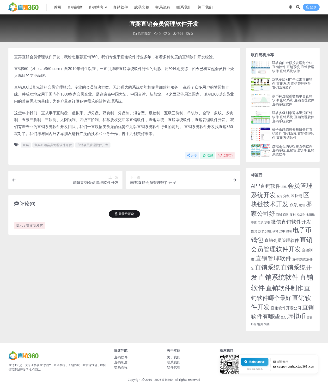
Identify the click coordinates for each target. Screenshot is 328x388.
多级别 (301, 214)
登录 (313, 7)
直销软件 (120, 7)
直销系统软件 (278, 277)
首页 (57, 7)
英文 (283, 317)
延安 (267, 222)
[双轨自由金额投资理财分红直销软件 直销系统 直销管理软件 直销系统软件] (260, 67)
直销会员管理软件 (281, 240)
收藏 (210, 155)
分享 (194, 155)
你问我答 (144, 33)
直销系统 (267, 267)
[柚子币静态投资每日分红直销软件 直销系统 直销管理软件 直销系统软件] (260, 134)
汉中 (282, 231)
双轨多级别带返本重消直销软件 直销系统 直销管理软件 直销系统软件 (293, 116)
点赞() (227, 155)
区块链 (296, 195)
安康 (254, 222)
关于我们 (205, 7)
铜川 (260, 324)
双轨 (293, 204)
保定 (279, 196)
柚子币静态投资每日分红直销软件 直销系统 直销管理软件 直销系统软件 (293, 133)
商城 (279, 214)
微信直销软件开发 (291, 221)
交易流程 (162, 7)
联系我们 (184, 7)
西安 (309, 317)
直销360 (167, 380)
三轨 (284, 186)
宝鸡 (260, 222)
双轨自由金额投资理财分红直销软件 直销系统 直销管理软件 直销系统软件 (293, 66)
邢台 (253, 324)
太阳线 (310, 215)
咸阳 (302, 205)
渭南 (289, 231)
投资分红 (265, 231)
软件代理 (173, 367)
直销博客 (96, 7)
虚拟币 (296, 316)
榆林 (275, 231)
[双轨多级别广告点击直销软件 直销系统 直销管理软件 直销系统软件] (260, 84)
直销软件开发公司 (286, 307)
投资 (254, 231)
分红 (286, 196)
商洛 (286, 215)
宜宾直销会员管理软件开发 (53, 145)
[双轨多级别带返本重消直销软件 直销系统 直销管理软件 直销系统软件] (260, 117)
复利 (293, 215)
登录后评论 (126, 214)
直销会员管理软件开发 (92, 145)
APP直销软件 (265, 185)
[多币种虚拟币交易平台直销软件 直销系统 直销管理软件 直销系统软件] (260, 100)
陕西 (267, 324)
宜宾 (26, 145)
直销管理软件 (273, 258)
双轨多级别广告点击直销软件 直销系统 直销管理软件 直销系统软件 (292, 83)
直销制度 (75, 7)
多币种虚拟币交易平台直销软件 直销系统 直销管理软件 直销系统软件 (293, 100)
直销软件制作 (284, 288)
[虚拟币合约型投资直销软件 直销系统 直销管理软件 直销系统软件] (260, 150)
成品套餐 (141, 7)
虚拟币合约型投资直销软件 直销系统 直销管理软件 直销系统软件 (293, 150)
